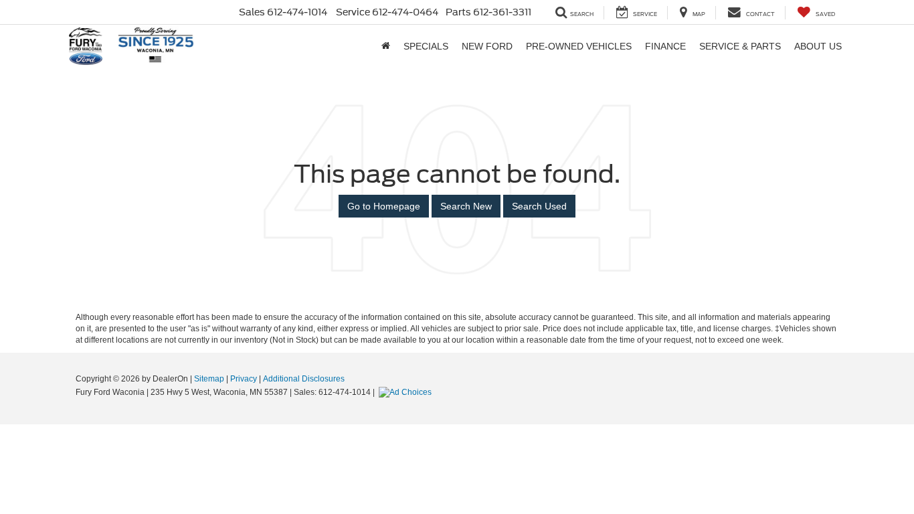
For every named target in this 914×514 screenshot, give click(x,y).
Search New (466, 206)
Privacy (243, 378)
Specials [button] (425, 46)
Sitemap (209, 378)
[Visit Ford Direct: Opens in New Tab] (407, 392)
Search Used (539, 206)
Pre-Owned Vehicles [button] (579, 46)
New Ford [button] (487, 46)
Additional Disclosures (304, 378)
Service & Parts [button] (740, 46)
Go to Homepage (383, 206)
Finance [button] (665, 46)
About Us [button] (818, 46)
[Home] (386, 46)
